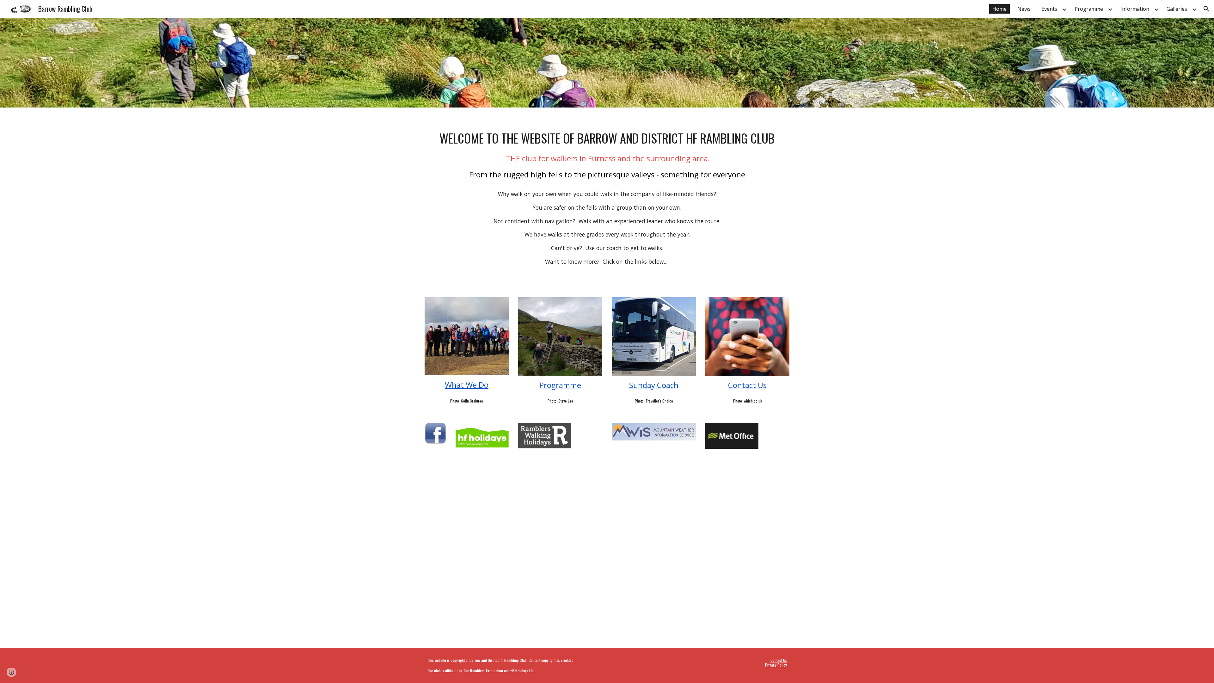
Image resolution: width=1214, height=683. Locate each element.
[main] (607, 198)
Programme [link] (1089, 8)
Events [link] (1049, 8)
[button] (1206, 8)
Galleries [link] (1177, 8)
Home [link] (999, 8)
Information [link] (1134, 8)
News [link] (1024, 8)
